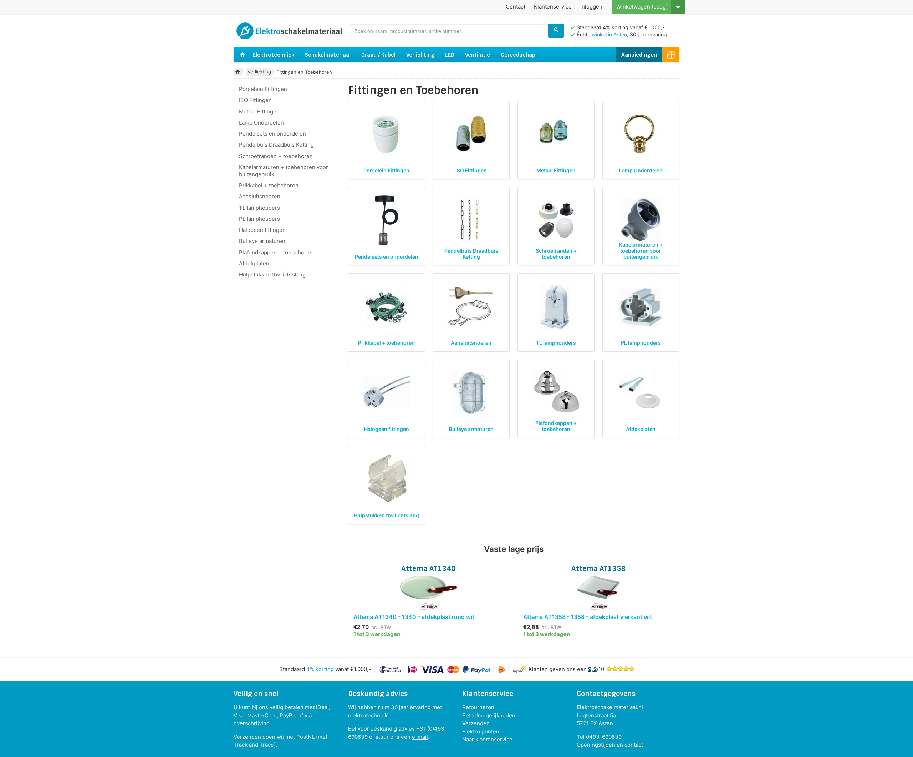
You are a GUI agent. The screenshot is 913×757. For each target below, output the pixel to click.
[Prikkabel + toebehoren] (386, 307)
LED (449, 55)
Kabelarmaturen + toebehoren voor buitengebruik (283, 171)
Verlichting (420, 55)
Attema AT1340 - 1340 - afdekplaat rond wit (413, 617)
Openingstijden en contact (610, 744)
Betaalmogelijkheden (488, 715)
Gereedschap (518, 55)
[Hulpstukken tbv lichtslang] (386, 479)
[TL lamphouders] (556, 307)
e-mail (420, 736)
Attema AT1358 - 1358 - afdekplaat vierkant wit (587, 617)
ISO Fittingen (255, 100)
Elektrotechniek (273, 55)
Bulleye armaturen (262, 241)
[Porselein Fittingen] (386, 134)
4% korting (320, 669)
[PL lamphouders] (641, 307)
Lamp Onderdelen (261, 122)
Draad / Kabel (378, 55)
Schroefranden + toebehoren (276, 156)
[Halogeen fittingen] (386, 393)
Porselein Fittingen (263, 89)
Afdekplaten (254, 263)
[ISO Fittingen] (471, 134)
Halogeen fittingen (262, 230)
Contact (515, 6)
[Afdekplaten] (641, 393)
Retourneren (478, 707)
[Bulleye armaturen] (471, 393)
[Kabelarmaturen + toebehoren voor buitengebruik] (641, 220)
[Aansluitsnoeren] (471, 307)
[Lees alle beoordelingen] (621, 669)
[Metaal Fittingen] (556, 134)
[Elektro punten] (670, 55)
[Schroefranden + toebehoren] (556, 220)
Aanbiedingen (639, 55)
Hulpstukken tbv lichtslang (272, 274)
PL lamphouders (259, 218)
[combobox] (457, 31)
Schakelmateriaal (328, 55)
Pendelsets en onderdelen (272, 133)
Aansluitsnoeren (259, 196)
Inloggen (591, 6)
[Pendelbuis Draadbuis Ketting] (471, 220)
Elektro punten (480, 731)
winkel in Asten (609, 34)
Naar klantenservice (487, 739)
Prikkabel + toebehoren (269, 185)
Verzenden (476, 723)
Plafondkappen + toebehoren (276, 252)
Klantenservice (553, 6)
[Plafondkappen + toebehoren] (556, 393)
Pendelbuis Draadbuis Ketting (276, 144)
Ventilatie (477, 55)
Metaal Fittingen (259, 111)
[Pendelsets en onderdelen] (386, 220)
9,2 (592, 669)
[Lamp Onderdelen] (641, 134)
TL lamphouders (259, 207)
